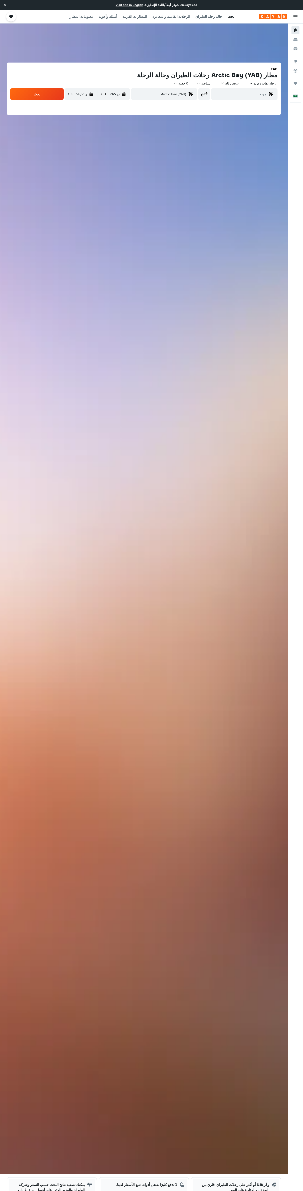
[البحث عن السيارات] (295, 48)
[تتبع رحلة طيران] (295, 70)
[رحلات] (295, 83)
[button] (5, 5)
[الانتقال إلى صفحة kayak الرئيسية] (273, 16)
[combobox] (262, 83)
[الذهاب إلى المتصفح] (295, 61)
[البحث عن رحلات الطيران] (295, 30)
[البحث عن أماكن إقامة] (295, 39)
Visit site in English (129, 5)
